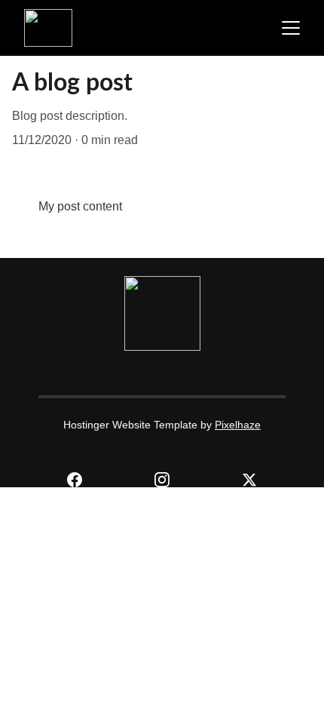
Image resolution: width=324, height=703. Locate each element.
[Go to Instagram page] (169, 479)
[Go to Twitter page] (249, 479)
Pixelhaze (238, 425)
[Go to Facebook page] (82, 479)
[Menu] (291, 28)
